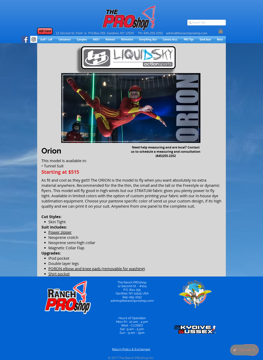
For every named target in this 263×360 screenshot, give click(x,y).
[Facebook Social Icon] (25, 39)
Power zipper (60, 232)
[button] (220, 31)
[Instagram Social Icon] (33, 39)
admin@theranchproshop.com (186, 33)
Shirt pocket (59, 274)
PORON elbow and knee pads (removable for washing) (96, 268)
